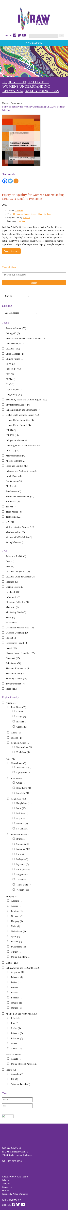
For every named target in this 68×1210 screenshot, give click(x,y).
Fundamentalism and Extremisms (23, 410)
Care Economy (15, 343)
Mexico (16, 1008)
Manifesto (12, 607)
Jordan (16, 1028)
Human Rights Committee (20, 420)
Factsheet (12, 582)
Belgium (17, 911)
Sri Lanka (22, 828)
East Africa (18, 707)
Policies (5, 1190)
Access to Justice (16, 328)
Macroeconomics (16, 456)
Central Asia (18, 763)
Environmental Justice (18, 405)
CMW (10, 364)
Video (11, 689)
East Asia (17, 778)
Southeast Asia (20, 834)
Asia (10, 759)
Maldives (22, 813)
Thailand (22, 879)
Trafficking (13, 517)
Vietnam (22, 890)
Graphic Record (15, 587)
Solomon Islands (20, 1084)
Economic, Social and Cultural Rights (26, 399)
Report (11, 648)
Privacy (5, 1180)
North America (14, 1054)
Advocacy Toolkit (16, 556)
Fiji (14, 1079)
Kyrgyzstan (23, 772)
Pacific (11, 1070)
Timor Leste (24, 885)
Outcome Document (17, 633)
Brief (10, 566)
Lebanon (17, 1033)
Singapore (22, 874)
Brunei (21, 839)
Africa (11, 703)
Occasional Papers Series (24, 214)
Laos (20, 854)
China (20, 783)
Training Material (16, 678)
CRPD (10, 379)
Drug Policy (14, 394)
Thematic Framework (18, 668)
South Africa (24, 747)
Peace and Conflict (17, 466)
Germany (17, 916)
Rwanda (21, 721)
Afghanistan (23, 767)
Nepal (20, 818)
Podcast (11, 638)
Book (10, 561)
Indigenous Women (16, 440)
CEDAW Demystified (18, 571)
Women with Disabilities (19, 537)
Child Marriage (15, 354)
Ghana (16, 732)
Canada (16, 1059)
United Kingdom (20, 957)
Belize (15, 982)
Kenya (21, 716)
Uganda (21, 727)
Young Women (14, 542)
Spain (15, 936)
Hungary (17, 921)
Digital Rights (14, 389)
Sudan (15, 1043)
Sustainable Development (20, 496)
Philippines (23, 869)
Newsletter (12, 622)
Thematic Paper (45, 214)
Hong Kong (23, 788)
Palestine (17, 1038)
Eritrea (21, 711)
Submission (13, 663)
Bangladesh (24, 803)
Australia (17, 1074)
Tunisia (16, 1048)
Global (26, 217)
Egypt (15, 1018)
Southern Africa (20, 743)
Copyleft (6, 1183)
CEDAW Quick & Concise (20, 576)
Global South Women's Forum (22, 415)
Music (10, 617)
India (21, 808)
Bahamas (17, 977)
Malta (15, 926)
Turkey (16, 952)
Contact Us (7, 1187)
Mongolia (22, 793)
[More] (16, 181)
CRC (10, 374)
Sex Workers (14, 481)
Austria (16, 906)
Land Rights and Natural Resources (24, 445)
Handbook (13, 592)
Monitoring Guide (16, 612)
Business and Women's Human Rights (26, 338)
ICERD (11, 430)
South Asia (18, 799)
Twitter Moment (15, 684)
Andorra (16, 901)
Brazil (15, 992)
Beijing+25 (13, 333)
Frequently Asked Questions (15, 1194)
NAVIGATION (34, 43)
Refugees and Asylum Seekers (21, 471)
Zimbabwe (23, 752)
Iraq (14, 1023)
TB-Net (11, 506)
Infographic (13, 597)
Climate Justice (14, 359)
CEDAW (19, 210)
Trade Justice (14, 512)
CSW (10, 384)
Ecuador (16, 997)
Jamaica (16, 1003)
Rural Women (14, 476)
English (21, 221)
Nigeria (16, 738)
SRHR (11, 486)
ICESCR (12, 435)
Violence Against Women (20, 527)
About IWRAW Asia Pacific (15, 1176)
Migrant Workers (16, 461)
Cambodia (22, 844)
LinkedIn (7, 35)
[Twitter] (10, 181)
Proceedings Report (17, 643)
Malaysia (22, 859)
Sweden (16, 941)
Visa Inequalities (15, 532)
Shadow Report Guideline (20, 653)
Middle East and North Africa (22, 1014)
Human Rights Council (18, 425)
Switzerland (18, 947)
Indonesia (23, 849)
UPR (10, 522)
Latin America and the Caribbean (23, 968)
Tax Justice (13, 501)
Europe (11, 896)
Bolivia (16, 987)
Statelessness (13, 491)
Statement (13, 658)
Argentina (17, 972)
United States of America (24, 1064)
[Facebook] (4, 181)
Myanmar (22, 864)
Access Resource (11, 251)
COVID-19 (13, 369)
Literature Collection (17, 602)
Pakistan (22, 823)
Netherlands (18, 931)
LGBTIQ (12, 450)
